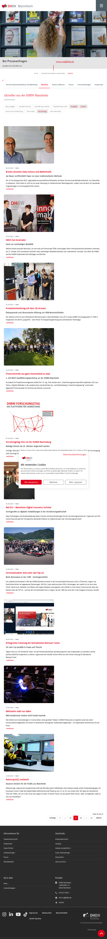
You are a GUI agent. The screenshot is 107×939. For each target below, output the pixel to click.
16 (81, 818)
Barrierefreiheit (61, 913)
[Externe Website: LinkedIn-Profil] (11, 914)
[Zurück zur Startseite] (91, 916)
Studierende (8, 844)
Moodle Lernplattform (63, 848)
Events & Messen (58, 85)
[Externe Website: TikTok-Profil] (25, 914)
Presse (71, 85)
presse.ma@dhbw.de (65, 61)
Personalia (31, 111)
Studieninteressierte (11, 839)
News (5, 884)
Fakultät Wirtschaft (60, 106)
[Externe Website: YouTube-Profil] (18, 914)
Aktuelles (44, 85)
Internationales (55, 111)
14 (70, 818)
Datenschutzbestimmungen (74, 454)
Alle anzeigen (10, 106)
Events (83, 106)
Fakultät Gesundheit (42, 106)
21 (91, 818)
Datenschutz (47, 913)
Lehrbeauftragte (9, 853)
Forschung (42, 111)
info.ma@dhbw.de (65, 898)
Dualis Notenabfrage (62, 853)
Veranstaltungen (9, 888)
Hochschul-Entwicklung (14, 111)
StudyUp (58, 844)
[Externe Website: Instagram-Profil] (4, 914)
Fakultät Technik (25, 106)
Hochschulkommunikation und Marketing (21, 85)
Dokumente (59, 857)
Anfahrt (61, 903)
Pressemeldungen (84, 85)
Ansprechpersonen (61, 839)
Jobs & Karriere (60, 862)
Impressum (33, 913)
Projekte (74, 106)
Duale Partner (9, 848)
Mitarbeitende (9, 862)
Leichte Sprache (35, 919)
